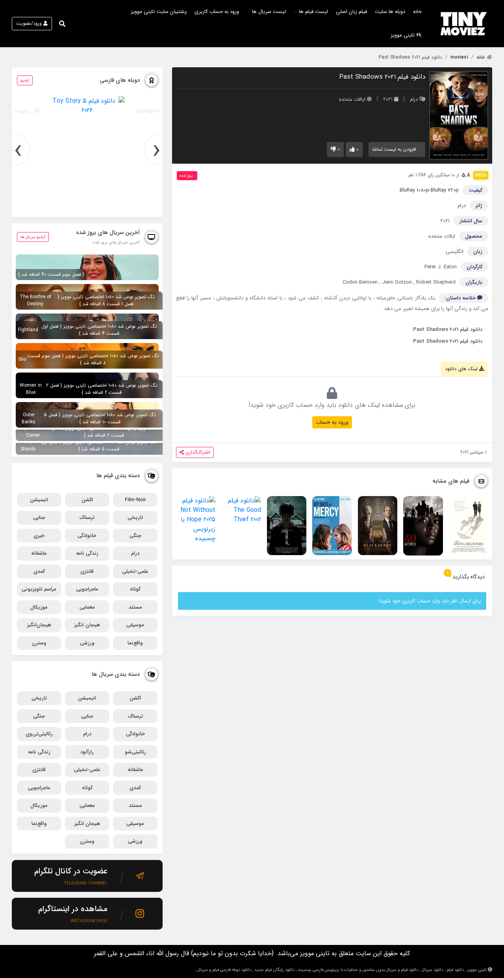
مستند (135, 607)
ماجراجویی (87, 589)
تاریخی (135, 517)
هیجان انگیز (87, 625)
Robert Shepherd (436, 282)
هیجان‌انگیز (39, 625)
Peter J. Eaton (440, 267)
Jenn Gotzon (397, 282)
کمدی (39, 571)
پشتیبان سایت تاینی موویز (159, 11)
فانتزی (87, 571)
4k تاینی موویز (406, 35)
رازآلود (87, 752)
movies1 (459, 57)
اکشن (87, 500)
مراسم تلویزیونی (39, 589)
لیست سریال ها (269, 11)
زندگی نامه (87, 553)
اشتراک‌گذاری (197, 452)
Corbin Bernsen (360, 282)
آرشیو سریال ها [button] (32, 237)
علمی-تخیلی (135, 571)
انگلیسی (454, 251)
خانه (417, 11)
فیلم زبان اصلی (351, 11)
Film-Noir (135, 500)
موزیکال (39, 607)
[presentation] (160, 149)
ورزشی (87, 643)
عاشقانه (39, 553)
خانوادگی (87, 535)
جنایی (39, 517)
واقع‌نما (135, 643)
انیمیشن (39, 500)
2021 (388, 99)
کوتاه (135, 589)
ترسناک (87, 517)
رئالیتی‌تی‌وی (39, 734)
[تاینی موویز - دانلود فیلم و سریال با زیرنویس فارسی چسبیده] (463, 23)
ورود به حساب (332, 422)
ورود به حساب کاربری (217, 11)
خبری (38, 535)
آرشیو (24, 80)
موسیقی (135, 625)
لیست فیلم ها (313, 11)
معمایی (87, 607)
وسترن (39, 643)
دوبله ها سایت (390, 11)
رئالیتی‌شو (135, 752)
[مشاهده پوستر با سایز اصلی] (458, 115)
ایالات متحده (352, 99)
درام (414, 99)
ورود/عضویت (29, 23)
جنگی (135, 535)
